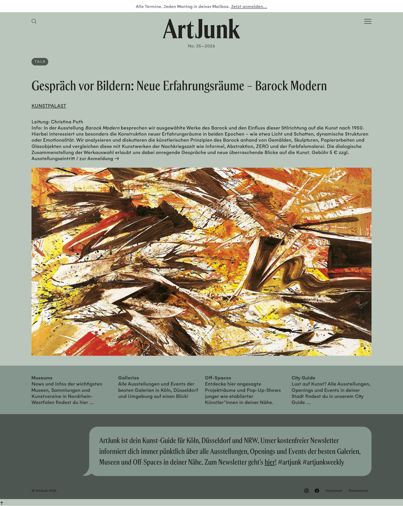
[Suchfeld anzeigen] (34, 21)
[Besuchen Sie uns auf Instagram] (306, 491)
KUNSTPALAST (48, 105)
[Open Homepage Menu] (368, 21)
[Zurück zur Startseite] (201, 28)
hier (270, 462)
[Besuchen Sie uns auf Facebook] (317, 491)
